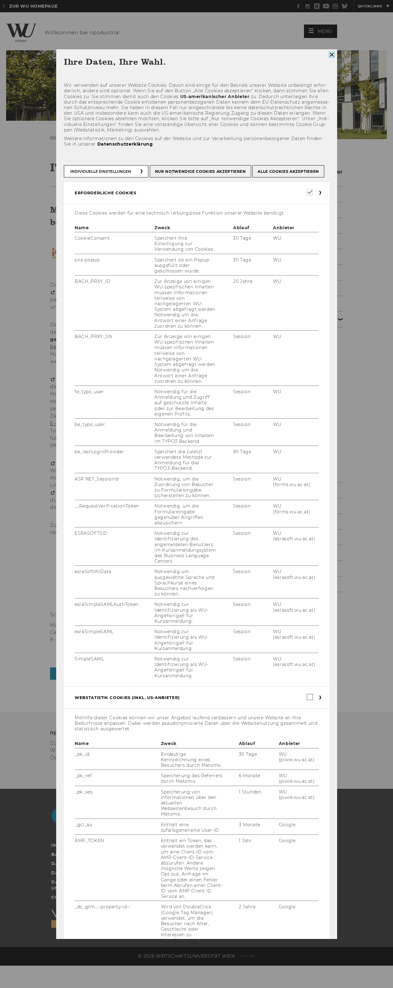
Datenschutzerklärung (125, 144)
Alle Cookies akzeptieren (288, 171)
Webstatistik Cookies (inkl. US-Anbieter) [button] (127, 697)
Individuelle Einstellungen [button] (100, 171)
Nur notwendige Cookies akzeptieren (200, 171)
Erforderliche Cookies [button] (105, 192)
